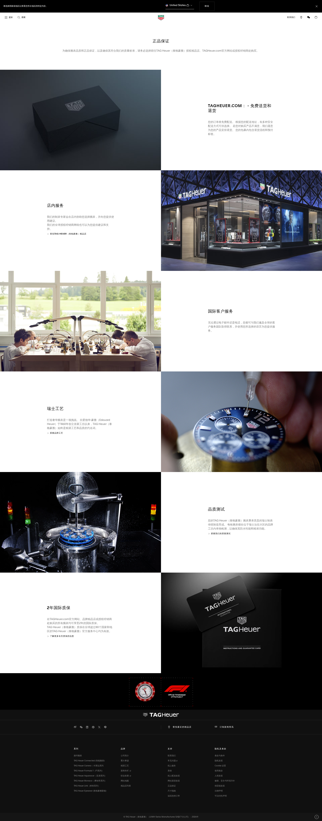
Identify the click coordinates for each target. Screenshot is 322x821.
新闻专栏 (125, 771)
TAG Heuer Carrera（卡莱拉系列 (88, 766)
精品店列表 (126, 786)
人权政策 (219, 776)
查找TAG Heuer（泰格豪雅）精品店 (68, 234)
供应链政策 (220, 786)
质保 (170, 771)
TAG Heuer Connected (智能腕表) (89, 761)
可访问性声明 (221, 796)
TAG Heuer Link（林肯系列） (87, 786)
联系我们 (172, 756)
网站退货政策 (174, 781)
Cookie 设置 (220, 766)
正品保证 (172, 786)
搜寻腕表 (78, 756)
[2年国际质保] (241, 623)
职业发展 (125, 776)
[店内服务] (241, 220)
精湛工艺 (125, 766)
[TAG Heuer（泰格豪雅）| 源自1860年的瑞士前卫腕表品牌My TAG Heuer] (161, 715)
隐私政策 (219, 761)
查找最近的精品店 (182, 727)
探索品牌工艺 (56, 433)
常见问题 (172, 761)
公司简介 (125, 756)
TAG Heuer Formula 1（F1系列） (89, 771)
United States (177, 5)
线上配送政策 (174, 776)
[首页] (161, 17)
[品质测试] (80, 522)
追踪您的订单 (174, 796)
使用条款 (219, 771)
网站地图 (125, 781)
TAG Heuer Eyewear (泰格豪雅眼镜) (90, 791)
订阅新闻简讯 (227, 727)
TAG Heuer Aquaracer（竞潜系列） (90, 776)
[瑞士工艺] (241, 421)
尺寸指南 (172, 791)
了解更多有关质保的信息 (62, 636)
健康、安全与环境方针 (225, 781)
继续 (209, 6)
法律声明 (219, 791)
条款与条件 (220, 756)
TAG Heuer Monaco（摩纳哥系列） (90, 781)
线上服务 (172, 766)
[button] (308, 17)
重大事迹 (125, 761)
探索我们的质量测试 (221, 534)
